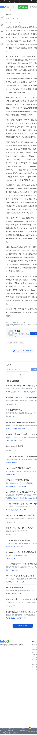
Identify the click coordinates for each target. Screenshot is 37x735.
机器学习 (17, 570)
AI (8, 440)
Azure (14, 582)
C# (13, 498)
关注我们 (34, 666)
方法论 (19, 486)
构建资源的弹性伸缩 (14, 410)
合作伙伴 (34, 656)
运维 (9, 428)
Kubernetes (26, 582)
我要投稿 (34, 651)
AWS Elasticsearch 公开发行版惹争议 (21, 422)
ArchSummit (11, 486)
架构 (21, 343)
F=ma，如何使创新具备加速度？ (19, 468)
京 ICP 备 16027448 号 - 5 (24, 731)
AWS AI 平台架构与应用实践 (17, 480)
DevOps (20, 392)
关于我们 (34, 646)
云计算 (14, 392)
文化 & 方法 (11, 558)
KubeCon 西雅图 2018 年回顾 (18, 540)
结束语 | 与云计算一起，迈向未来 (19, 528)
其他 (22, 546)
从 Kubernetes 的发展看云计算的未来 (21, 552)
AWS (9, 392)
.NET (9, 498)
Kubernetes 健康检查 (14, 446)
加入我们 (34, 661)
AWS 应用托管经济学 (14, 588)
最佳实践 (24, 486)
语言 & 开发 (13, 343)
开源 (19, 428)
